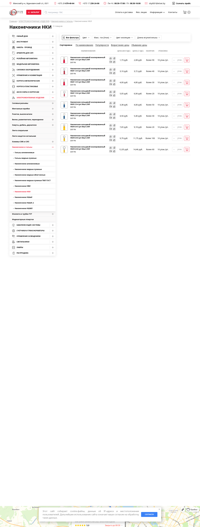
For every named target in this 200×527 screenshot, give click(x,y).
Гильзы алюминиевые (24, 152)
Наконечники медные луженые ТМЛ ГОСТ (33, 180)
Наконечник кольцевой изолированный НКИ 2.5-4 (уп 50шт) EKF (87, 103)
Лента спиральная (20, 130)
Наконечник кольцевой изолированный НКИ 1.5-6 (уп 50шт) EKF (87, 92)
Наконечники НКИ (22, 191)
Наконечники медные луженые (28, 169)
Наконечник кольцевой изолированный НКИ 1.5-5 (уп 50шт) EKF (87, 81)
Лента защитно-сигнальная (24, 136)
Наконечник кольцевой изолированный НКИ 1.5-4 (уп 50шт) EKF (87, 70)
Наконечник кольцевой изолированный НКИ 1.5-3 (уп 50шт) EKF (87, 58)
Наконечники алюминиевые (27, 164)
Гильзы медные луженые (25, 158)
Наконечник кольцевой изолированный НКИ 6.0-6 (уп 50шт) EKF (87, 137)
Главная (13, 21)
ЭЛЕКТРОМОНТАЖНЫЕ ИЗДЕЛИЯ (34, 21)
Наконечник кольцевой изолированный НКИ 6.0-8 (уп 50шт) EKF (87, 148)
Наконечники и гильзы (62, 21)
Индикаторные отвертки (23, 219)
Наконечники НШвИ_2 (24, 203)
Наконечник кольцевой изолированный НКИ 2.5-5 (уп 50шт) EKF (87, 114)
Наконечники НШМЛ (24, 208)
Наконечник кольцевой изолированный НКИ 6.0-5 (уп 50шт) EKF (87, 125)
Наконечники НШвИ (23, 197)
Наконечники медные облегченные (30, 175)
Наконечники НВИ (22, 186)
